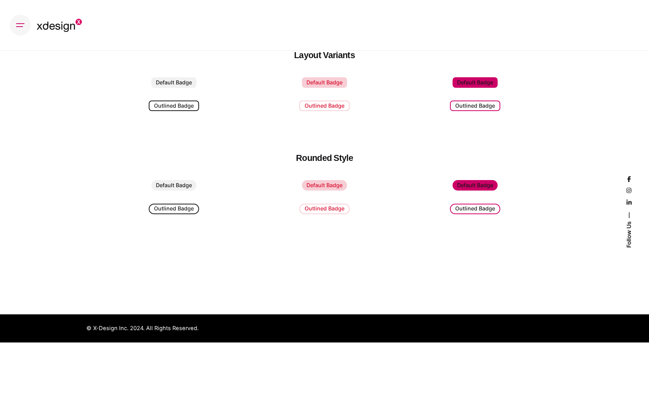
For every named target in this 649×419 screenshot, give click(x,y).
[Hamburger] (20, 25)
